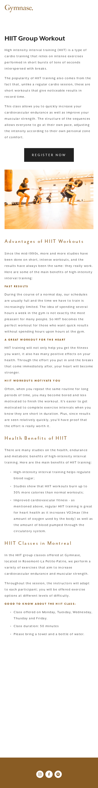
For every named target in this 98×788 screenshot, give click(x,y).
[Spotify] (58, 774)
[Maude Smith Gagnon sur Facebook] (49, 774)
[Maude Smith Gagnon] (40, 774)
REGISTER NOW (49, 155)
